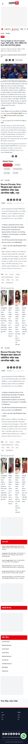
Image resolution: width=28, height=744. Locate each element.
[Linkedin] (17, 200)
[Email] (19, 734)
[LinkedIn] (14, 734)
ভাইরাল (2, 306)
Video (3, 280)
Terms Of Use (10, 737)
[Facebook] (8, 200)
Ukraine (17, 277)
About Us (4, 737)
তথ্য (2, 717)
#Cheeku (24, 111)
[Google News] (16, 734)
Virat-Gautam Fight (17, 169)
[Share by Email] (20, 200)
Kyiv (6, 274)
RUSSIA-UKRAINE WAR (7, 277)
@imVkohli (20, 116)
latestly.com (8, 152)
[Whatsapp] (14, 200)
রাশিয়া (3, 283)
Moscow (12, 274)
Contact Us (16, 737)
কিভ (12, 280)
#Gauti (17, 111)
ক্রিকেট (2, 36)
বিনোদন (19, 713)
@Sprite (3, 118)
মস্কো (17, 280)
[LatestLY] (14, 4)
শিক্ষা (2, 720)
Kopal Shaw (4, 55)
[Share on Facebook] (13, 156)
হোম (2, 180)
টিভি (18, 720)
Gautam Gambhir (7, 165)
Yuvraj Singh (7, 173)
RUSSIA (18, 274)
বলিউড (19, 715)
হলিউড (19, 717)
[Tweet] (16, 156)
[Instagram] (11, 734)
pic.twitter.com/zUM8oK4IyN (13, 243)
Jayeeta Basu (9, 203)
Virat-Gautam (7, 169)
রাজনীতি (2, 715)
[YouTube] (8, 734)
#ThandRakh (14, 113)
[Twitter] (11, 200)
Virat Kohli (17, 165)
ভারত (23, 306)
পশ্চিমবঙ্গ (21, 29)
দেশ (25, 29)
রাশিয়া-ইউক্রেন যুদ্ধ (9, 283)
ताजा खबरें (5, 542)
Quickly (8, 29)
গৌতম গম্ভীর (15, 173)
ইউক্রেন (8, 280)
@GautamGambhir (11, 116)
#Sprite (7, 111)
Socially (16, 29)
